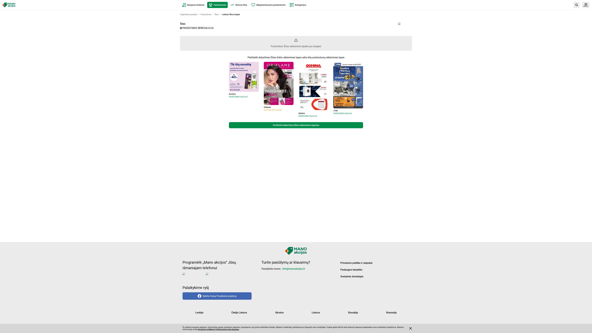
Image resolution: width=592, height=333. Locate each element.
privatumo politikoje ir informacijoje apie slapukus (218, 329)
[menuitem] (193, 5)
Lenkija (199, 312)
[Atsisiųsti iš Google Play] (218, 276)
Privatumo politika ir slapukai (356, 262)
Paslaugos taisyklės (351, 269)
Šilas (182, 23)
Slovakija (353, 312)
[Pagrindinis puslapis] (8, 5)
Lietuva (316, 312)
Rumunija (391, 312)
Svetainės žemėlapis (351, 276)
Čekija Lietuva (239, 312)
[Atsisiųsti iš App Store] (194, 276)
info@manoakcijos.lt (293, 268)
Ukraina (279, 312)
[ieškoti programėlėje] (577, 5)
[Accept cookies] (410, 328)
